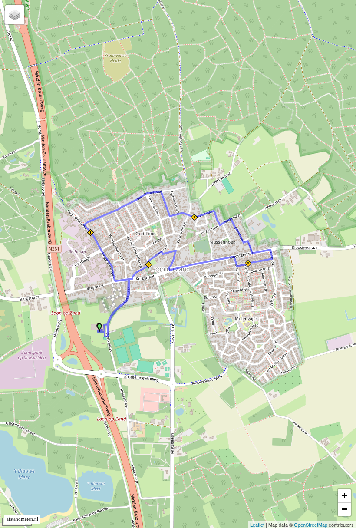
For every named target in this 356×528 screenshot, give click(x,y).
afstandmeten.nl (22, 519)
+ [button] (344, 495)
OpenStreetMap (310, 524)
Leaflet (257, 524)
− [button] (344, 509)
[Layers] (14, 14)
